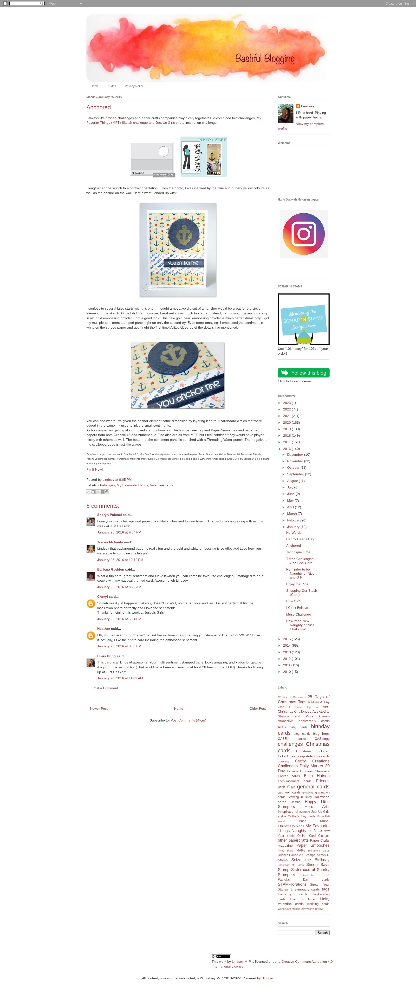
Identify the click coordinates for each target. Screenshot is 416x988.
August (293, 481)
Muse (302, 821)
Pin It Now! (94, 469)
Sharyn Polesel (109, 515)
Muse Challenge (298, 614)
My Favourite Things (132, 485)
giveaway (307, 792)
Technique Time (298, 552)
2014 (287, 645)
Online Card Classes (313, 836)
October (293, 467)
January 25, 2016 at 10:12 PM (120, 560)
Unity (325, 899)
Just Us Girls (165, 122)
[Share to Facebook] (102, 491)
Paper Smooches (313, 845)
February (294, 520)
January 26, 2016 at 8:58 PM (119, 646)
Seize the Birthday (310, 860)
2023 (287, 403)
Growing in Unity (299, 797)
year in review (314, 908)
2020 (287, 422)
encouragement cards (295, 781)
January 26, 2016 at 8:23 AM (119, 587)
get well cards (289, 792)
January (293, 527)
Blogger (267, 978)
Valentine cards (161, 485)
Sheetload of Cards (291, 865)
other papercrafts (293, 840)
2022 (287, 409)
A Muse (313, 702)
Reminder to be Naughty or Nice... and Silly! (301, 573)
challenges (106, 485)
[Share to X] (97, 491)
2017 (287, 442)
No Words (293, 532)
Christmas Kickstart (313, 751)
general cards (313, 787)
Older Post (258, 708)
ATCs (282, 727)
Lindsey (307, 106)
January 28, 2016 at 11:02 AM (120, 678)
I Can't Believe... (298, 608)
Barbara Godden (110, 569)
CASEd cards (292, 739)
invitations (305, 811)
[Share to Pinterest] (106, 491)
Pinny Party (285, 850)
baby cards (299, 727)
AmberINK (285, 721)
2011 (287, 665)
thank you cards (292, 894)
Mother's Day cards (302, 816)
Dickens (292, 771)
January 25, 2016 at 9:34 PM (119, 532)
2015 (287, 639)
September (296, 474)
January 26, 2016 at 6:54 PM (119, 619)
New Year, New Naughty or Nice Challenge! (300, 625)
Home (95, 86)
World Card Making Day (292, 908)
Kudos (112, 86)
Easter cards (289, 776)
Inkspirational (288, 811)
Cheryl (102, 596)
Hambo (295, 802)
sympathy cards (307, 889)
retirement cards (319, 850)
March (292, 513)
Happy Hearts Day (300, 539)
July (290, 487)
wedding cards (318, 904)
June (291, 494)
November (295, 461)
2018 (287, 435)
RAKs (301, 850)
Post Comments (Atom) (188, 720)
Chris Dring (106, 656)
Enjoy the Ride (297, 584)
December (295, 454)
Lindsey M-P (241, 961)
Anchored (293, 545)
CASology (322, 739)
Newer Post (99, 708)
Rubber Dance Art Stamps (296, 855)
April (291, 507)
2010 (287, 672)
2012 (287, 659)
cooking (283, 761)
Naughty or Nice (307, 830)
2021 (287, 416)
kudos (282, 816)
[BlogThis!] (93, 491)
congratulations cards (313, 756)
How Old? (293, 601)
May (291, 500)
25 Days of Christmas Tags (304, 699)
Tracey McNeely (110, 542)
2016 (287, 449)
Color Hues (286, 756)
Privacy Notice (134, 86)
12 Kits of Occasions (292, 697)
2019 (287, 429)
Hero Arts (317, 806)
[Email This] (88, 491)
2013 (287, 652)
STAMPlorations (292, 884)
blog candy (302, 733)
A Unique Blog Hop (303, 707)
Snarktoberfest (310, 875)
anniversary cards (314, 721)
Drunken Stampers (315, 771)
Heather (103, 628)
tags (326, 889)
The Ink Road (303, 899)
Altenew (324, 716)
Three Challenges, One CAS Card (300, 561)
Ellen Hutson (317, 776)
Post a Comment (105, 688)
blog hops (321, 733)
